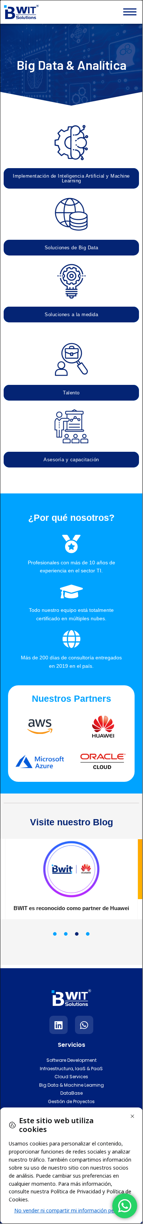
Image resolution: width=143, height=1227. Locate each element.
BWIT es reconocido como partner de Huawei (71, 908)
